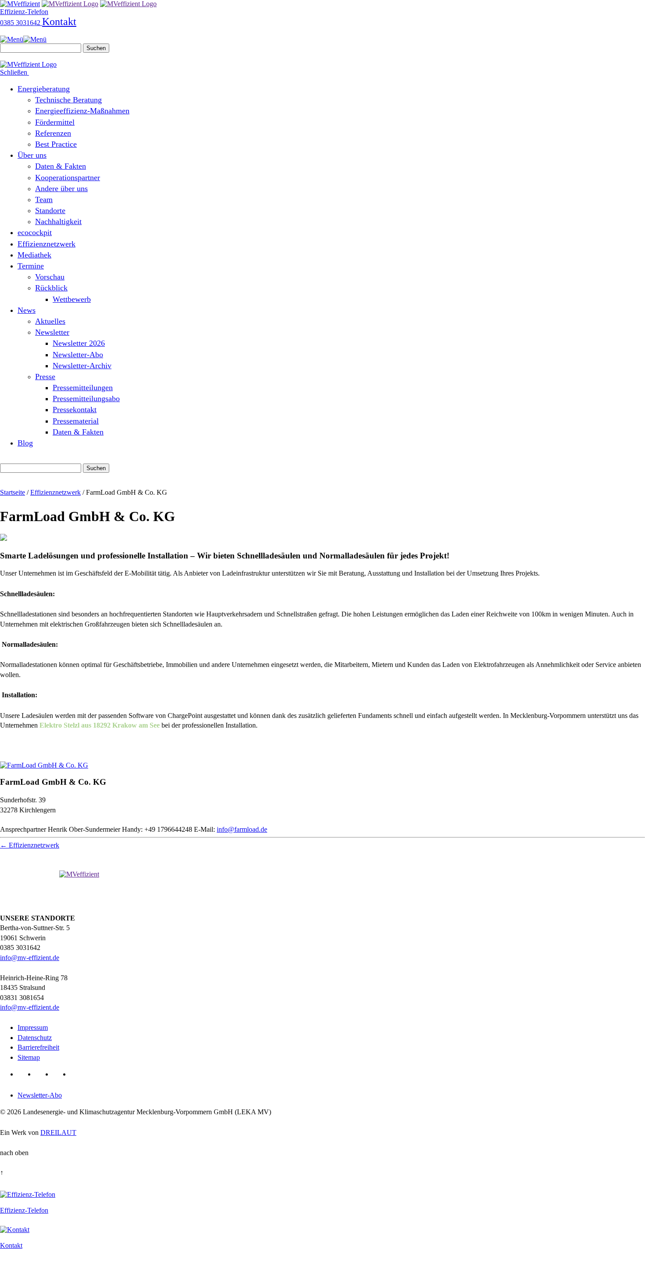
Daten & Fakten (60, 166)
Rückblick (51, 287)
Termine (31, 265)
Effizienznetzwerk (46, 243)
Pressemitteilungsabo (86, 398)
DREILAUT (58, 1132)
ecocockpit (35, 232)
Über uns (32, 155)
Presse (45, 376)
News (27, 310)
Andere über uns (61, 188)
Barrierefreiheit (38, 1047)
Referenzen (53, 133)
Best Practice (56, 144)
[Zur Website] (44, 765)
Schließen (14, 72)
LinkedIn (24, 1074)
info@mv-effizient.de (29, 957)
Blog (25, 442)
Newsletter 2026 (79, 343)
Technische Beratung (68, 99)
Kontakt (59, 21)
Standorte (50, 210)
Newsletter (52, 332)
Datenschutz (35, 1037)
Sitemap (29, 1057)
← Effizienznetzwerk (29, 845)
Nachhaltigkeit (58, 221)
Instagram (77, 1074)
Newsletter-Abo (78, 354)
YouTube (60, 1074)
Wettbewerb (72, 299)
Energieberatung (44, 88)
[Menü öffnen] (23, 39)
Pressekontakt (75, 409)
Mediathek (34, 254)
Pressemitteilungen (83, 387)
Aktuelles (50, 321)
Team (44, 199)
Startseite (12, 492)
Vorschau (49, 276)
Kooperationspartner (67, 177)
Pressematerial (76, 421)
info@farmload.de (242, 829)
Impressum (33, 1027)
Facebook (42, 1074)
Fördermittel (55, 122)
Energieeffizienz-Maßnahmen (82, 110)
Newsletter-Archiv (82, 365)
